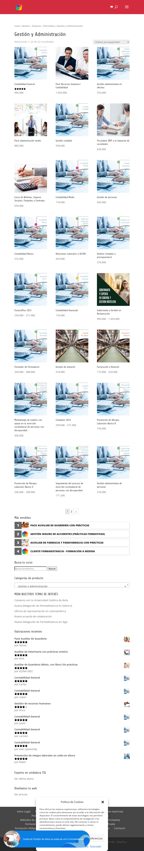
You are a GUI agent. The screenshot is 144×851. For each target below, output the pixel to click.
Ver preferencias (93, 838)
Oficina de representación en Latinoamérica (40, 611)
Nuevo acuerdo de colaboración (33, 616)
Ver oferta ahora (24, 778)
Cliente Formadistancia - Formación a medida (62, 551)
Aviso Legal (95, 846)
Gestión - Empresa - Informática (38, 25)
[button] (102, 802)
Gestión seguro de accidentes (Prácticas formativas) (67, 534)
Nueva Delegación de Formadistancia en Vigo (40, 622)
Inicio (17, 25)
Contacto (119, 828)
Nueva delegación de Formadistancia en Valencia (43, 605)
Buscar (52, 568)
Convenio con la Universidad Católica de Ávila (41, 600)
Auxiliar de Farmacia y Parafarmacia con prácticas (66, 542)
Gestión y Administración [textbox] (71, 586)
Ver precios (21, 794)
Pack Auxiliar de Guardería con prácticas (59, 525)
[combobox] (72, 584)
